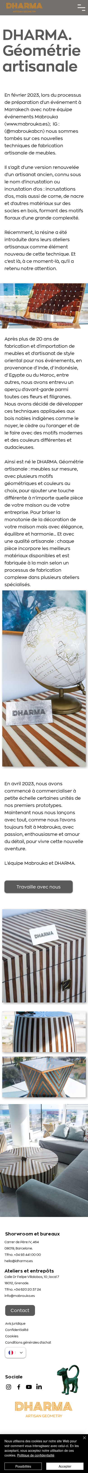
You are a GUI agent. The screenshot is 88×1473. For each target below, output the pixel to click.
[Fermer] (81, 1440)
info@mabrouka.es (20, 1295)
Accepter (65, 1466)
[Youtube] (28, 1387)
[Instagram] (8, 1387)
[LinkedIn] (39, 1387)
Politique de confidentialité (35, 1455)
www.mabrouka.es (27, 124)
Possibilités (23, 1466)
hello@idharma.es (19, 1261)
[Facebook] (18, 1387)
